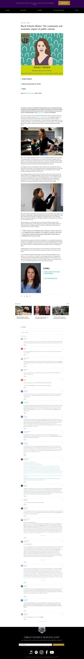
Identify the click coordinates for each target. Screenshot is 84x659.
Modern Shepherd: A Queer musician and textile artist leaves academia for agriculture (23, 318)
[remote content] (42, 100)
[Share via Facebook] (21, 296)
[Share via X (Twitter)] (24, 296)
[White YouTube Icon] (51, 652)
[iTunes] (31, 652)
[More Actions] (62, 339)
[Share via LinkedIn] (27, 296)
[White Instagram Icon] (41, 652)
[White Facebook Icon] (46, 652)
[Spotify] (36, 652)
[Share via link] (29, 296)
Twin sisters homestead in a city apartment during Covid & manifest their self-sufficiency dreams (41, 318)
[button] (67, 13)
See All (68, 303)
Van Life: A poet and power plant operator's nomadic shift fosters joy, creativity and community (60, 318)
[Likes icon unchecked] (24, 345)
